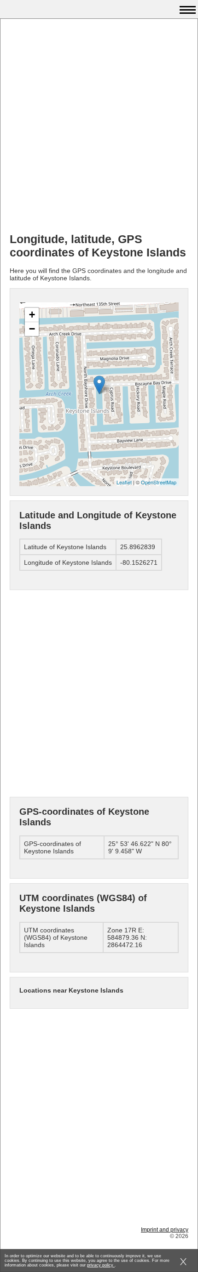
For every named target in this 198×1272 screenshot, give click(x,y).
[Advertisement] (99, 127)
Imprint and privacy (164, 1230)
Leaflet (124, 482)
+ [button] (32, 314)
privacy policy (101, 1265)
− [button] (32, 329)
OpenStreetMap (158, 482)
